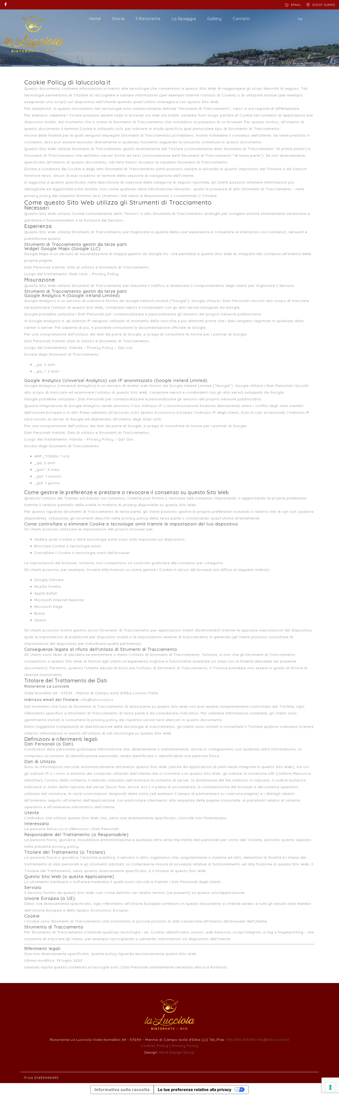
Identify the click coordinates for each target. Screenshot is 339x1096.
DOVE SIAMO (323, 5)
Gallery (214, 18)
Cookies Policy (154, 1045)
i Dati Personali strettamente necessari (156, 967)
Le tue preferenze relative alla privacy (194, 1089)
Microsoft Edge (48, 606)
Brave (39, 613)
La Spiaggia (184, 18)
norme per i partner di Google (218, 334)
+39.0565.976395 (241, 1039)
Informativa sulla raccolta (122, 1089)
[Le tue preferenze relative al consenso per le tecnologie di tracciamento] (330, 1087)
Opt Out (125, 439)
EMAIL (296, 5)
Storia (118, 18)
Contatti (241, 18)
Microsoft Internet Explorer (59, 600)
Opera (40, 620)
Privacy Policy (105, 274)
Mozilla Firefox (47, 586)
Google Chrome (49, 580)
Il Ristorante (148, 18)
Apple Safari (45, 593)
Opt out (125, 347)
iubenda (31, 967)
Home (95, 18)
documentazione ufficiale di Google (171, 327)
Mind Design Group (177, 1052)
